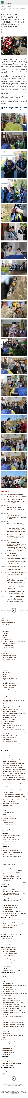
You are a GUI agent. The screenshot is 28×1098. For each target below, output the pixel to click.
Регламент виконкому (9, 949)
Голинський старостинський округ (13, 767)
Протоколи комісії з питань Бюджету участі (14, 1027)
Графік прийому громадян (11, 1061)
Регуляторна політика (9, 841)
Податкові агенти (8, 822)
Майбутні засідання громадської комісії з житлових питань (13, 924)
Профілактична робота (10, 907)
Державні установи (8, 1052)
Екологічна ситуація (9, 889)
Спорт (4, 676)
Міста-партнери (7, 805)
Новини (9, 6)
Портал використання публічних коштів (15, 993)
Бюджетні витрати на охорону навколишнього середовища (12, 899)
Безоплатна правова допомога (12, 715)
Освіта (4, 666)
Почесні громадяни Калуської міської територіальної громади (14, 797)
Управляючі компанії (9, 643)
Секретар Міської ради (10, 945)
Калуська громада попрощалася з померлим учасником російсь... (13, 8)
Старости (5, 968)
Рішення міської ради (9, 998)
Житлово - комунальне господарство (14, 641)
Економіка (6, 653)
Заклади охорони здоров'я (11, 1046)
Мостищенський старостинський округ (14, 773)
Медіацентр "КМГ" (8, 727)
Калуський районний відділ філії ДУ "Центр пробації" (13, 700)
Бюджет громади (8, 983)
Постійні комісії (7, 966)
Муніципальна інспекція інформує (13, 703)
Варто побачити (7, 816)
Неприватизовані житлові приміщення (14, 919)
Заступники (6, 943)
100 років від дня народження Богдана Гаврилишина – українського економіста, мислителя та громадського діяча (16, 600)
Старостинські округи (9, 685)
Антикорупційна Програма (11, 803)
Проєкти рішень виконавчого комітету (14, 1006)
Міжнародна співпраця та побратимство (10, 679)
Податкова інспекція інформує (12, 692)
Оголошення (5, 624)
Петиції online (7, 1072)
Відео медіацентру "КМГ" (9, 622)
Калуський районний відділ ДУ (12, 725)
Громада (5, 633)
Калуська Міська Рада (11, 2)
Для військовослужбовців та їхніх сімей (14, 729)
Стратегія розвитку (8, 698)
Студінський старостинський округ (13, 781)
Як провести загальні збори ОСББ (13, 878)
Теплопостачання (8, 723)
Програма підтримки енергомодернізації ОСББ (11, 875)
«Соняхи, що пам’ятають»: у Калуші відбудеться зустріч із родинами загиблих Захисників (16, 536)
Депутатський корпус (9, 960)
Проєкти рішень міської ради (11, 1004)
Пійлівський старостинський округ (13, 777)
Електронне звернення (10, 1070)
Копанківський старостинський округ (14, 769)
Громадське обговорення (10, 741)
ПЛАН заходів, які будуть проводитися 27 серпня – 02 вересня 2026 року (15, 501)
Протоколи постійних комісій (11, 1008)
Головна (3, 6)
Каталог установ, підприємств (12, 835)
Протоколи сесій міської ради (12, 1010)
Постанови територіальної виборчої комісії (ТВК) (14, 1030)
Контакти (5, 826)
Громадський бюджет (9, 989)
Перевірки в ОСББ (8, 880)
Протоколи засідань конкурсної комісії (14, 1020)
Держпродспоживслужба (10, 687)
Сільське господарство (9, 655)
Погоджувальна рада (9, 958)
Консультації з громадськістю (12, 694)
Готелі (4, 820)
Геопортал (6, 848)
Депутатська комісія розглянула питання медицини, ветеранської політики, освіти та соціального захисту (16, 561)
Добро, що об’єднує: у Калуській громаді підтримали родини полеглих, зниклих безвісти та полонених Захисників (16, 581)
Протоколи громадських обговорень (14, 1024)
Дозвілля (5, 668)
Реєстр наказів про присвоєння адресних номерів (12, 853)
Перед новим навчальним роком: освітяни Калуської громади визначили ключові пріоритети (15, 508)
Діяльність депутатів (9, 962)
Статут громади (7, 786)
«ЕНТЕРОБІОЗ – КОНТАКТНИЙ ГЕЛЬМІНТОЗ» (16, 587)
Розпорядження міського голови (13, 1002)
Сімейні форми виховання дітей (12, 911)
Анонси (5, 635)
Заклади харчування (9, 829)
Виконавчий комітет (9, 951)
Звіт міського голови (9, 719)
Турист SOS (6, 831)
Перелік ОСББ (7, 869)
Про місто (6, 753)
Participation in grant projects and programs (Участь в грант (12, 682)
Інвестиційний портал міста (11, 839)
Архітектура (6, 672)
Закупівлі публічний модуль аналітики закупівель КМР (14, 986)
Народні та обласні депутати (11, 970)
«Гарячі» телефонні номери (11, 1074)
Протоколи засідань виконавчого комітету (13, 1017)
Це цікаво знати (7, 909)
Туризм (5, 674)
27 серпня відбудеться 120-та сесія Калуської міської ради (16, 592)
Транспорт (6, 661)
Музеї (4, 814)
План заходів (7, 639)
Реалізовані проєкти (9, 837)
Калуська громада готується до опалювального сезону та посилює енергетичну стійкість (16, 523)
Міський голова (7, 938)
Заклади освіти (7, 1048)
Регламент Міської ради (10, 955)
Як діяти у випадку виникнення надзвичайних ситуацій (12, 710)
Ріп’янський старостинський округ (13, 775)
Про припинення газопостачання (12, 554)
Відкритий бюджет (8, 991)
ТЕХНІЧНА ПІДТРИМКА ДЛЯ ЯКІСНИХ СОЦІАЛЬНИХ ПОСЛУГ (17, 495)
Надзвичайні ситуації (9, 647)
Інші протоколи (7, 1033)
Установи (5, 979)
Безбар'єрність (7, 739)
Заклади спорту (7, 1054)
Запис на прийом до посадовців (12, 1063)
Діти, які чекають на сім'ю (10, 905)
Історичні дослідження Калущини (13, 759)
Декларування (7, 696)
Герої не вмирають (8, 721)
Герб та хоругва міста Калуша (11, 757)
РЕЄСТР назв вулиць (9, 864)
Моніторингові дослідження (11, 891)
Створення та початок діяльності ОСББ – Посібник (14, 883)
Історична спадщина (9, 812)
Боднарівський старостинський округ (14, 763)
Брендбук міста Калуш (9, 761)
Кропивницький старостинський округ (14, 771)
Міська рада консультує (10, 735)
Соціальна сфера (8, 645)
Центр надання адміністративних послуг (13, 650)
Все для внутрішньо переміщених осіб (14, 713)
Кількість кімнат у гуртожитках (12, 922)
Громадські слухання (9, 788)
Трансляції (4, 620)
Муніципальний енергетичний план (13, 790)
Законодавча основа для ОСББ (12, 871)
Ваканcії (5, 637)
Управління (6, 975)
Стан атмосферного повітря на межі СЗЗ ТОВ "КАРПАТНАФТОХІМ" (14, 894)
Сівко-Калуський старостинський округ (14, 779)
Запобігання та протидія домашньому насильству (14, 732)
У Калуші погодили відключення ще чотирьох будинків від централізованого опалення (17, 574)
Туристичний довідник (9, 824)
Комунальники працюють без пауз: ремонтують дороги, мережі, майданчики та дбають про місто (16, 516)
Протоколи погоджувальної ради (13, 1022)
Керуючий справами (9, 941)
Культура (5, 670)
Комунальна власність (9, 657)
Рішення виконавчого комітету (12, 1000)
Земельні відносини (9, 659)
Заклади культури (8, 1050)
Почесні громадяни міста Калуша (13, 794)
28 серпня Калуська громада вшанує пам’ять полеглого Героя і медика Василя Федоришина (16, 529)
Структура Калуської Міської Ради (11, 934)
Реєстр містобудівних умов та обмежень (12, 857)
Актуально (6, 631)
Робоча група (7, 897)
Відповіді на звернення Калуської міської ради (13, 706)
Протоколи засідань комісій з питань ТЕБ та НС (14, 1013)
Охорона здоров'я (8, 664)
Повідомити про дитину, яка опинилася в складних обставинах (15, 914)
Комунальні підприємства (10, 1044)
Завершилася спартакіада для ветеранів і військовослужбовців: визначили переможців (17, 568)
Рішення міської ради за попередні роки (13, 1036)
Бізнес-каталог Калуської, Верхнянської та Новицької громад (15, 800)
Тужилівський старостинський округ (14, 784)
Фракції (5, 964)
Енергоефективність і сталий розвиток (14, 743)
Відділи (5, 977)
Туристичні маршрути (9, 818)
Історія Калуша (7, 755)
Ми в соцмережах (8, 1065)
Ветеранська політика (9, 717)
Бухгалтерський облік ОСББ (11, 873)
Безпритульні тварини (9, 737)
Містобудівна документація (11, 850)
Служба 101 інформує (9, 690)
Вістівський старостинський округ (13, 765)
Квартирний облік (8, 927)
